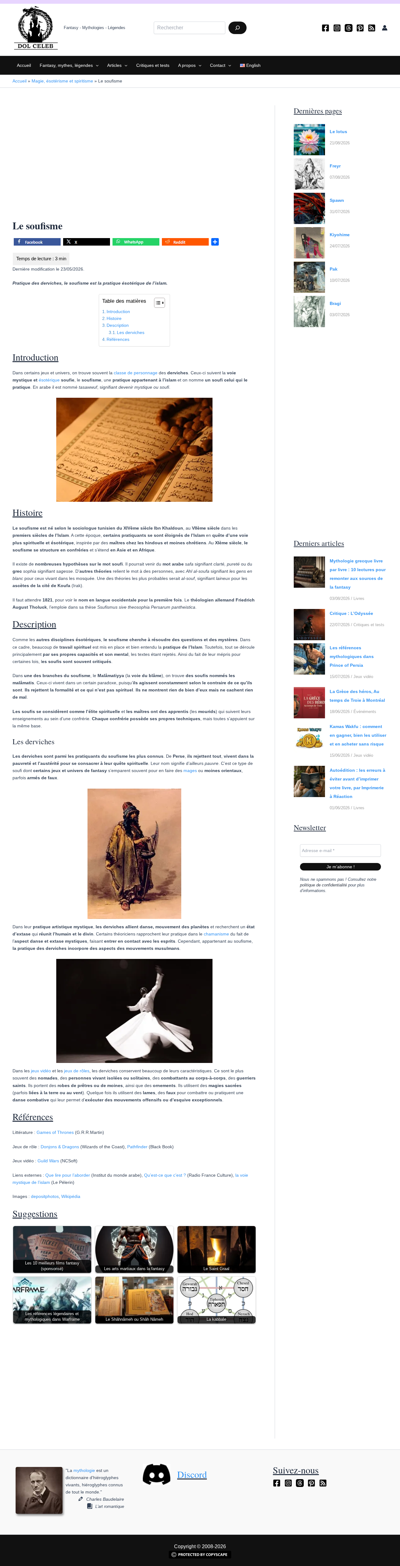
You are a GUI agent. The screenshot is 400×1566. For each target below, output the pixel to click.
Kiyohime (340, 234)
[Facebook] (325, 28)
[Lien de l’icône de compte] (385, 28)
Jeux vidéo (363, 676)
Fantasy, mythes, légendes (66, 65)
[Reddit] (185, 243)
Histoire (114, 318)
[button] (95, 65)
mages (190, 770)
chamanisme (216, 933)
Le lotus (338, 131)
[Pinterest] (360, 28)
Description (118, 325)
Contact (217, 65)
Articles (114, 65)
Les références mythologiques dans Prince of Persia (352, 656)
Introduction (118, 311)
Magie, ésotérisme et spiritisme (62, 80)
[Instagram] (337, 28)
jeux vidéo (41, 1070)
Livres (358, 598)
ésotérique (49, 379)
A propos (187, 65)
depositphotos (45, 1196)
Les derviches (130, 332)
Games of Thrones (55, 1132)
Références (118, 339)
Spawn (337, 200)
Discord (192, 1474)
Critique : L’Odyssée (351, 613)
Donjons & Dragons (60, 1146)
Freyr (335, 165)
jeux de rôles (76, 1070)
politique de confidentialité (323, 885)
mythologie (84, 1470)
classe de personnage (136, 372)
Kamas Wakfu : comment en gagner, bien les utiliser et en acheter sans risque (358, 735)
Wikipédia (70, 1196)
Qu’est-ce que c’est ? (165, 1175)
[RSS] (372, 28)
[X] (86, 243)
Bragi (335, 303)
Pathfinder (137, 1146)
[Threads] (348, 28)
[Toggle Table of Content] (156, 302)
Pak (334, 269)
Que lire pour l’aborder (67, 1175)
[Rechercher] (237, 28)
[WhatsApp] (136, 243)
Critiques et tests (152, 65)
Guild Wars (48, 1160)
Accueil (24, 65)
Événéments (364, 711)
